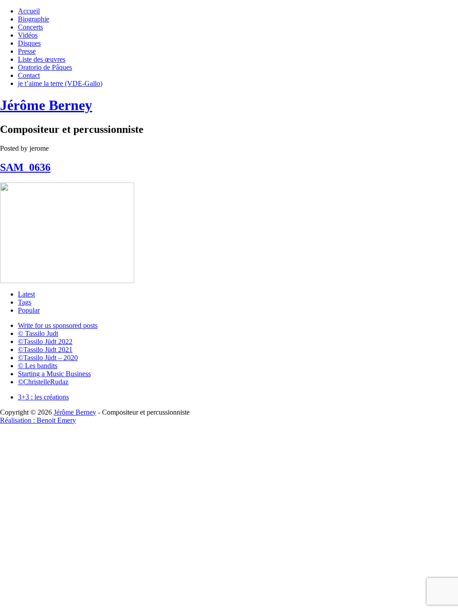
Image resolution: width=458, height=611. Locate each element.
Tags (24, 302)
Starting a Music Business (54, 374)
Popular (29, 310)
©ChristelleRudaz (43, 382)
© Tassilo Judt (38, 333)
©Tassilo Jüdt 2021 (45, 349)
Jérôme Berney (46, 105)
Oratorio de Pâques (45, 67)
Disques (29, 43)
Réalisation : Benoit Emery (38, 420)
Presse (27, 51)
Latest (26, 294)
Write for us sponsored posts (58, 325)
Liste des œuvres (41, 59)
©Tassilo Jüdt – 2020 (48, 357)
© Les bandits (37, 365)
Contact (29, 75)
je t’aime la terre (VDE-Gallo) (60, 83)
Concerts (30, 27)
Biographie (33, 19)
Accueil (29, 11)
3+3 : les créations (43, 397)
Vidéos (28, 35)
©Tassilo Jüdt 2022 (45, 341)
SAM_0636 (25, 167)
